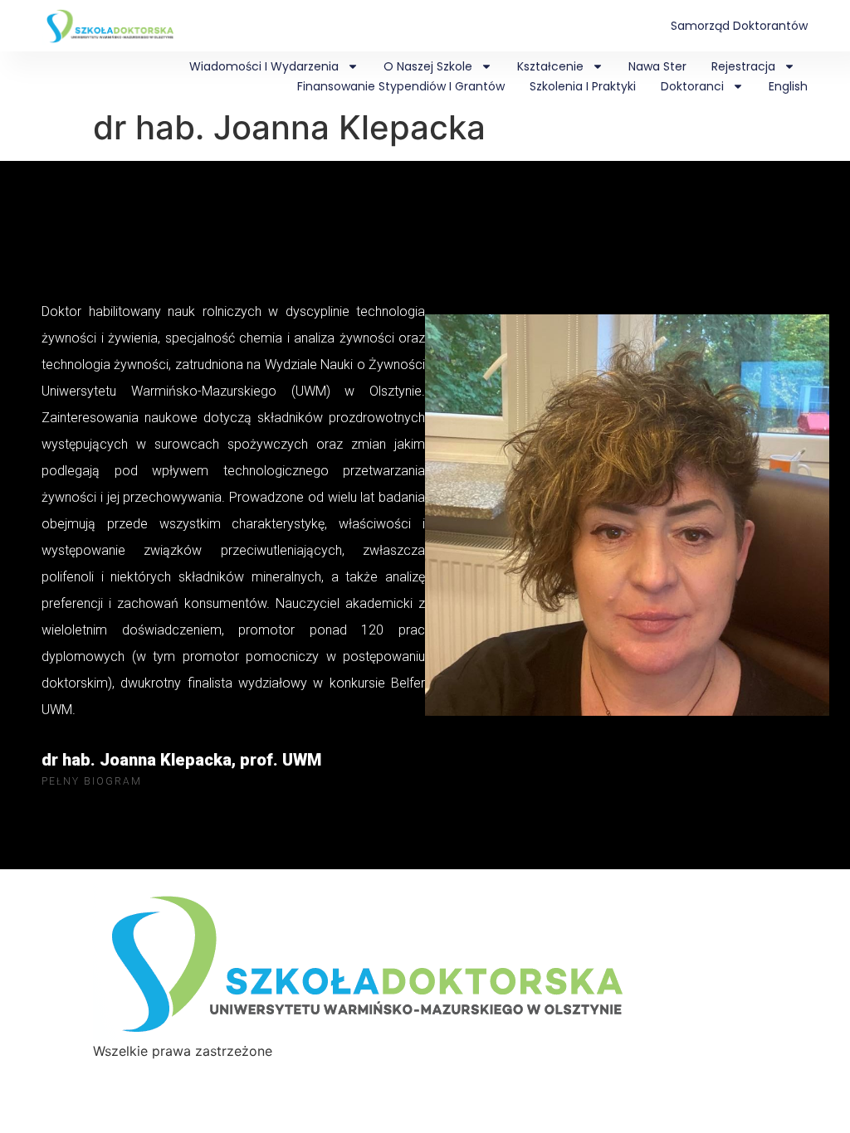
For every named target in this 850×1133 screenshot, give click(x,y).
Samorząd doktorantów (739, 25)
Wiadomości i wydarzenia (264, 66)
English (788, 86)
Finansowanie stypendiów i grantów (401, 86)
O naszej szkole (427, 66)
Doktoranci (692, 86)
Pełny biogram (92, 781)
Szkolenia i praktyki (583, 86)
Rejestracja (743, 66)
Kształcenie (550, 66)
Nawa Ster (657, 66)
